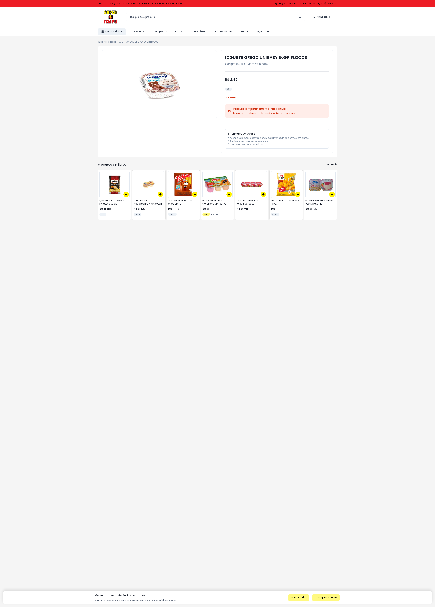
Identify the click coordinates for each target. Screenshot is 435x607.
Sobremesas (223, 31)
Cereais (139, 31)
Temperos (160, 31)
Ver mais (331, 164)
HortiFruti (200, 31)
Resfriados (110, 41)
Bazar (244, 31)
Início (100, 41)
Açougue (262, 31)
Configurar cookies (326, 597)
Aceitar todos (299, 597)
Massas (180, 31)
